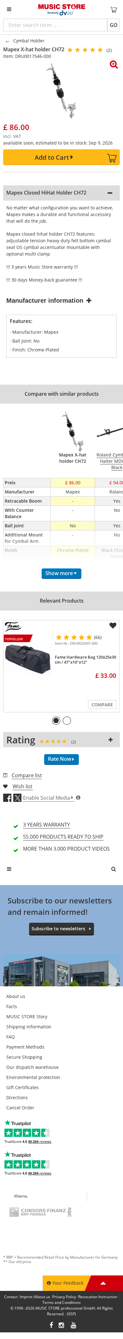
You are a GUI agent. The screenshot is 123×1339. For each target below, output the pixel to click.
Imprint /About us (35, 1296)
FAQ (10, 1037)
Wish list (22, 786)
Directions (17, 1097)
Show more (59, 573)
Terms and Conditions (61, 1302)
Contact (11, 1296)
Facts (11, 1006)
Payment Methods (25, 1047)
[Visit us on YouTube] (73, 1326)
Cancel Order (20, 1108)
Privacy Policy (64, 1296)
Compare (102, 705)
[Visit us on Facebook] (51, 1326)
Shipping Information (28, 1027)
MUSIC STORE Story (26, 1017)
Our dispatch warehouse (32, 1067)
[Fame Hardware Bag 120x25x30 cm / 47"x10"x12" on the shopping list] (112, 625)
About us (15, 996)
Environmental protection (33, 1077)
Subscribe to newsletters (58, 929)
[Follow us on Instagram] (61, 1326)
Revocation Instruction (97, 1296)
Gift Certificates (22, 1087)
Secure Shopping (24, 1057)
